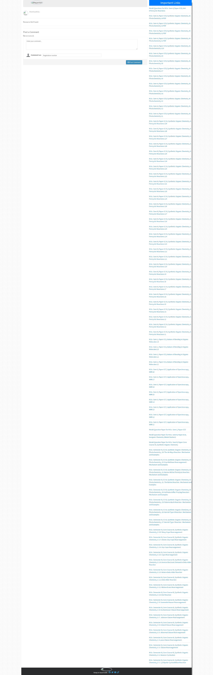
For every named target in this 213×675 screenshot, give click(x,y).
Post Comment (135, 62)
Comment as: (36, 55)
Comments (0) (29, 36)
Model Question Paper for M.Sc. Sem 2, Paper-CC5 (167, 430)
